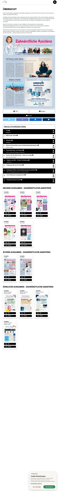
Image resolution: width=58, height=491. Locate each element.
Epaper (43, 111)
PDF (16, 111)
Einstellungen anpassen (36, 483)
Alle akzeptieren (49, 487)
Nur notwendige (37, 487)
